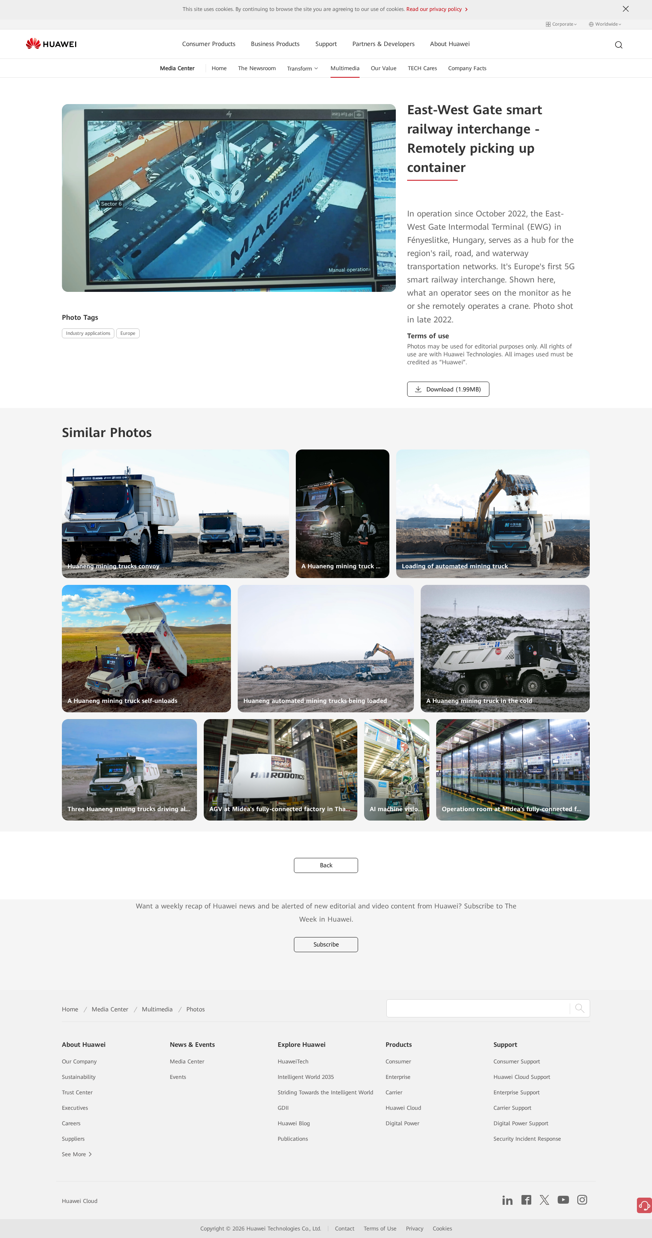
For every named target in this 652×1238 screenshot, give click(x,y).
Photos (195, 1009)
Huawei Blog (294, 1123)
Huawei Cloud (403, 1108)
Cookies (442, 1228)
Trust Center (77, 1092)
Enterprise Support (517, 1092)
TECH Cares (422, 68)
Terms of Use (380, 1228)
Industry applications (88, 333)
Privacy (414, 1228)
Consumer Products (208, 44)
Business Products (275, 44)
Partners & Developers (383, 44)
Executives (75, 1108)
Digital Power (402, 1123)
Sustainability (78, 1077)
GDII (283, 1108)
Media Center (177, 68)
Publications (293, 1138)
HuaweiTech (293, 1061)
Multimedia (345, 68)
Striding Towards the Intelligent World (325, 1092)
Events (178, 1077)
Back (326, 865)
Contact (344, 1228)
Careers (71, 1123)
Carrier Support (512, 1108)
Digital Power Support (521, 1123)
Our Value (384, 68)
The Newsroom (257, 68)
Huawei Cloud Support (522, 1077)
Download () (452, 389)
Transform (299, 68)
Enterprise (398, 1077)
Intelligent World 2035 (306, 1077)
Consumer (398, 1061)
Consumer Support (517, 1061)
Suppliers (73, 1138)
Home (219, 68)
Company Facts (467, 68)
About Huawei (450, 44)
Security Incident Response (527, 1138)
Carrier (394, 1092)
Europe (127, 333)
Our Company (79, 1061)
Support (326, 44)
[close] (626, 9)
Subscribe (326, 944)
